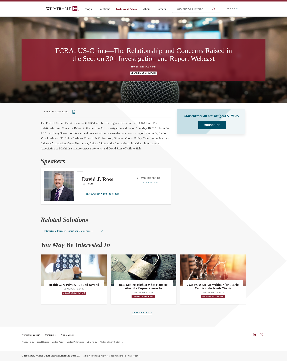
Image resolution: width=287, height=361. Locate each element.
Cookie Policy (58, 342)
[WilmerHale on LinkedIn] (254, 334)
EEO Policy (92, 342)
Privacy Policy (28, 342)
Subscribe (212, 125)
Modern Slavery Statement (111, 342)
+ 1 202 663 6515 (150, 182)
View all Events (142, 312)
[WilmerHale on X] (261, 334)
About (147, 8)
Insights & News (126, 9)
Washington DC (151, 178)
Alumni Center (67, 335)
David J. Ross (97, 179)
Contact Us (50, 335)
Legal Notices (43, 342)
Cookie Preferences (75, 342)
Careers (161, 8)
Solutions (104, 8)
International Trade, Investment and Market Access (68, 231)
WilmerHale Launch (31, 335)
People (88, 8)
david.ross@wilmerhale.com (102, 194)
